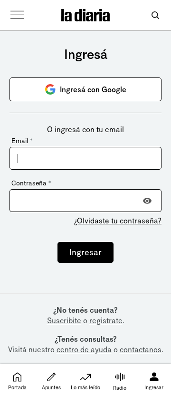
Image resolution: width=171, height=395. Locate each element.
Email (21, 141)
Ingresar (85, 252)
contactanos (141, 349)
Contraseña (31, 183)
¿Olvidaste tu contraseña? (118, 220)
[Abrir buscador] (155, 15)
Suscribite (64, 320)
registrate (106, 320)
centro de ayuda (84, 349)
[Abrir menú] (17, 15)
